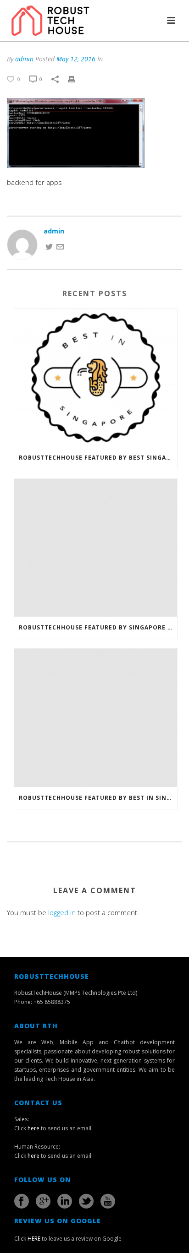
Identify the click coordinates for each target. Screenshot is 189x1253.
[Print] (76, 78)
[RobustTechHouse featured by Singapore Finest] (95, 548)
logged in (62, 912)
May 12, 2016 (75, 58)
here (33, 1128)
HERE (34, 1238)
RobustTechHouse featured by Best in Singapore (98, 798)
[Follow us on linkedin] (64, 1201)
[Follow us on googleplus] (43, 1201)
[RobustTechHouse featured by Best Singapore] (95, 378)
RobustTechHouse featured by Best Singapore (98, 457)
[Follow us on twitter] (86, 1201)
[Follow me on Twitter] (49, 246)
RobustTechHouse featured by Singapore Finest (98, 627)
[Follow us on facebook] (21, 1201)
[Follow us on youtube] (107, 1201)
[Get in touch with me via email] (60, 246)
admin (24, 58)
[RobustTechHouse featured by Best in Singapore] (95, 718)
